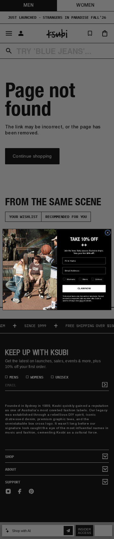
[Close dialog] (107, 232)
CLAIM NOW (84, 288)
